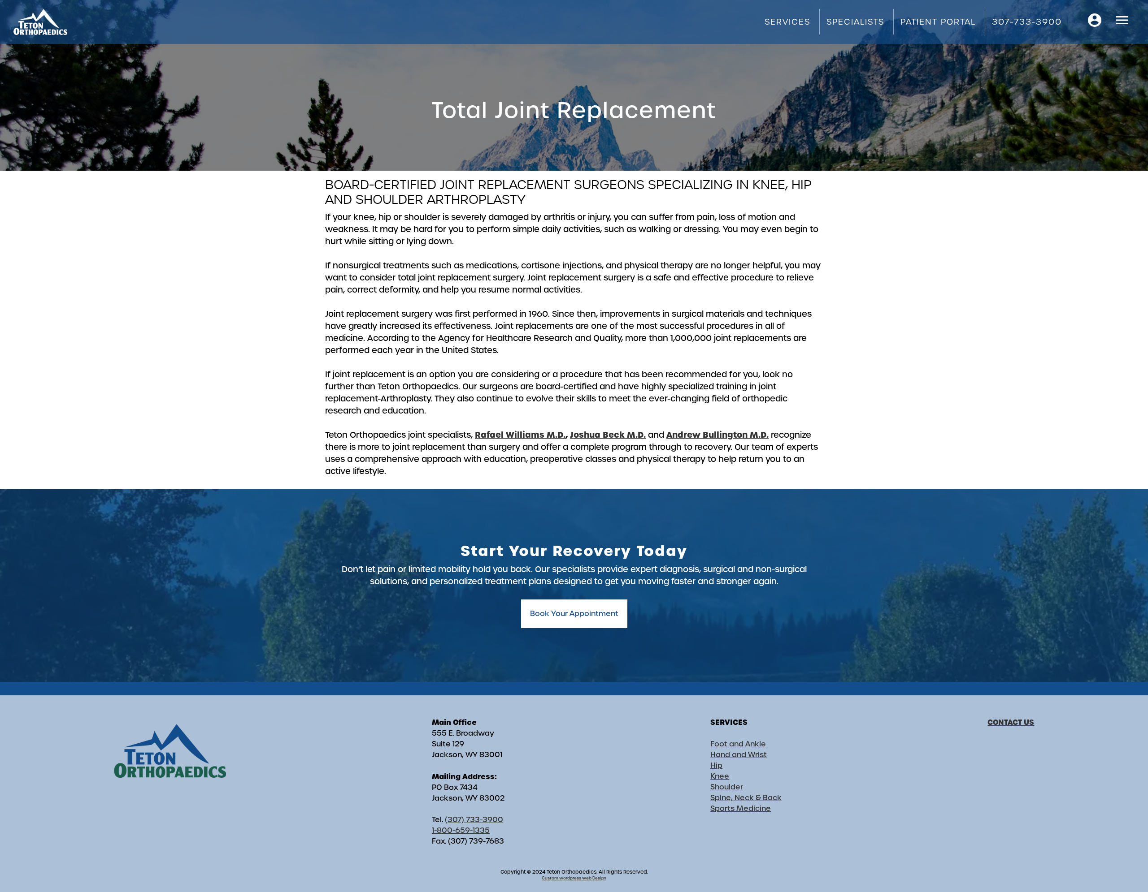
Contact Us (1010, 722)
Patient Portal (938, 22)
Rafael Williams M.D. (520, 434)
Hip (716, 765)
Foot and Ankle (738, 744)
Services (787, 22)
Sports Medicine (740, 808)
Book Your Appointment (574, 613)
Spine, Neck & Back (746, 797)
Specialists (855, 22)
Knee (719, 776)
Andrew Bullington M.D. (717, 434)
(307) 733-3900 (474, 819)
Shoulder (726, 787)
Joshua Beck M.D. (608, 434)
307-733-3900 (1027, 22)
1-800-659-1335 (461, 830)
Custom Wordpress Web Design (574, 878)
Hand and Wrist (738, 754)
